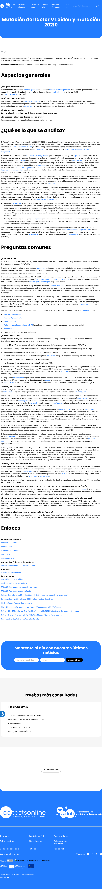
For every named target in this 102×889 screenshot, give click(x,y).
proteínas (79, 155)
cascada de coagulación (24, 167)
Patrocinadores (61, 836)
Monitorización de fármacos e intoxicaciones (26, 719)
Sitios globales (35, 841)
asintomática (18, 378)
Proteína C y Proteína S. (13, 318)
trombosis (55, 92)
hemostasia (77, 160)
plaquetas (42, 165)
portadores (58, 403)
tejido (22, 160)
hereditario (41, 149)
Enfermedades (35, 6)
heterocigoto (34, 282)
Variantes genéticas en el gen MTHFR (18, 325)
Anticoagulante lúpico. (13, 314)
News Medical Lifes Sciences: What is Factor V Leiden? (22, 619)
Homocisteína (6, 554)
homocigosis (23, 400)
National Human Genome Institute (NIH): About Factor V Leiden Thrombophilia (31, 615)
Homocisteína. (9, 329)
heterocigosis (82, 398)
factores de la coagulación (59, 89)
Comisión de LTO (36, 836)
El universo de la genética (11, 572)
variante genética (31, 89)
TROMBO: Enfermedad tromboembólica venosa (20, 587)
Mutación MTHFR (7, 558)
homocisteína (8, 382)
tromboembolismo (11, 94)
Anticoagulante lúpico (10, 542)
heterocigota (33, 234)
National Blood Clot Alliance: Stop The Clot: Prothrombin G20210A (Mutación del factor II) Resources (40, 611)
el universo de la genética (45, 199)
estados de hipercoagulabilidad (77, 229)
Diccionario (45, 6)
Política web (59, 849)
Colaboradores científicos (60, 842)
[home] (2, 6)
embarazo (28, 106)
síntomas (65, 371)
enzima (39, 219)
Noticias (68, 6)
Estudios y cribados (21, 6)
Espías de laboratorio (9, 854)
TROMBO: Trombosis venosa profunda (16, 591)
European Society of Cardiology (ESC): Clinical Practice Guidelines (27, 599)
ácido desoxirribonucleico (21, 147)
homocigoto (45, 282)
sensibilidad (28, 471)
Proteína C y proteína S (10, 550)
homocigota (73, 234)
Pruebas (13, 6)
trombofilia (85, 310)
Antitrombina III (10, 321)
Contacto (4, 836)
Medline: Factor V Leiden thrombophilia (16, 603)
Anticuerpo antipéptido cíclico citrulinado (24, 715)
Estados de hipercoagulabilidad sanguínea (18, 565)
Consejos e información (55, 6)
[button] (81, 6)
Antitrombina (6, 546)
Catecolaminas (14, 723)
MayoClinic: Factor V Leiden (12, 579)
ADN (63, 474)
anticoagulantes (80, 489)
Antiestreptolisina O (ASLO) (19, 727)
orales (47, 380)
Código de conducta (9, 849)
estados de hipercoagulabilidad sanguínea (53, 279)
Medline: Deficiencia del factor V (14, 583)
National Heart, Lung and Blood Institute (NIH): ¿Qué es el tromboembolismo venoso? (34, 595)
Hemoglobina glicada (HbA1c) (20, 731)
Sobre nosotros (7, 841)
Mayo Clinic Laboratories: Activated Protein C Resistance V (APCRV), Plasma (31, 607)
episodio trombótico (32, 101)
